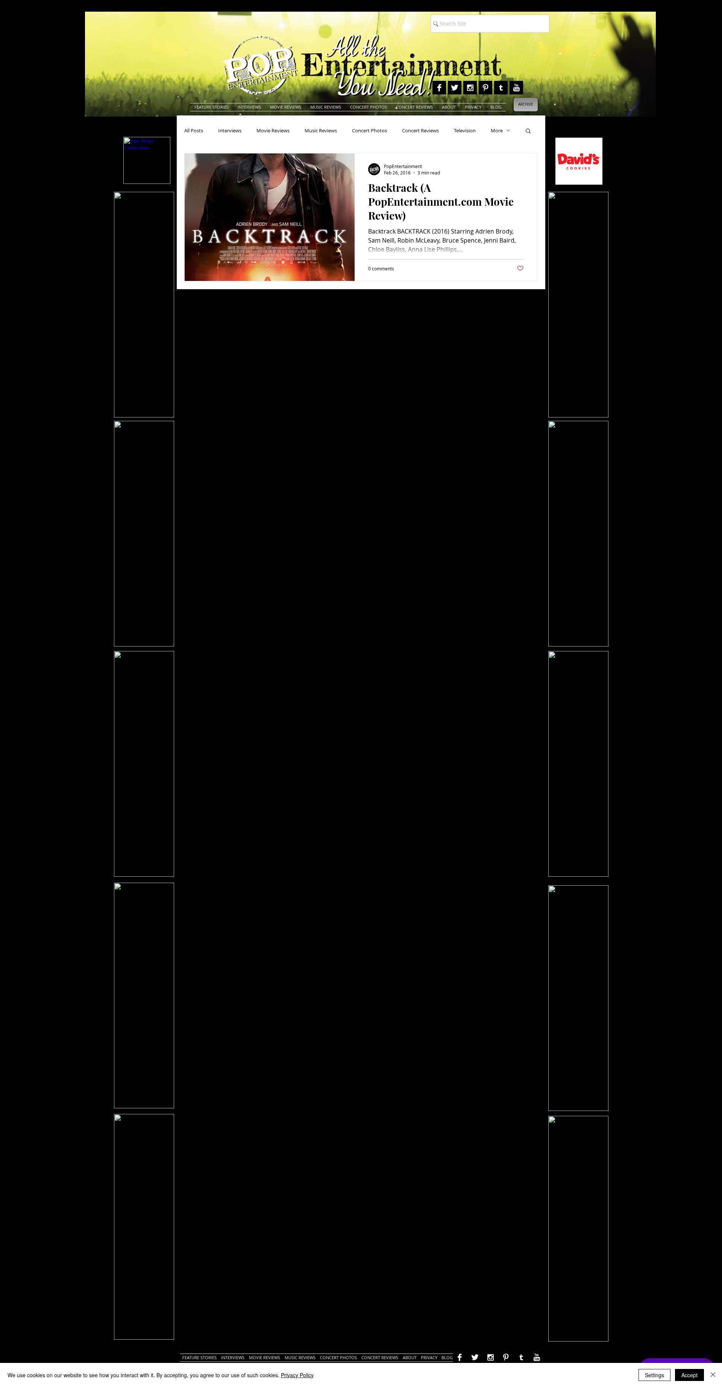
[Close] (712, 1375)
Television (465, 130)
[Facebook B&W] (439, 87)
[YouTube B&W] (516, 87)
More (497, 130)
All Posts (193, 130)
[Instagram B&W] (470, 87)
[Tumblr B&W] (501, 87)
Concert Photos (369, 130)
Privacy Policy (297, 1375)
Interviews (229, 130)
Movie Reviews (273, 130)
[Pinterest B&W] (485, 87)
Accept (689, 1375)
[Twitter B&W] (454, 87)
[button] (528, 131)
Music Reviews (321, 130)
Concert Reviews (420, 130)
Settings (654, 1375)
